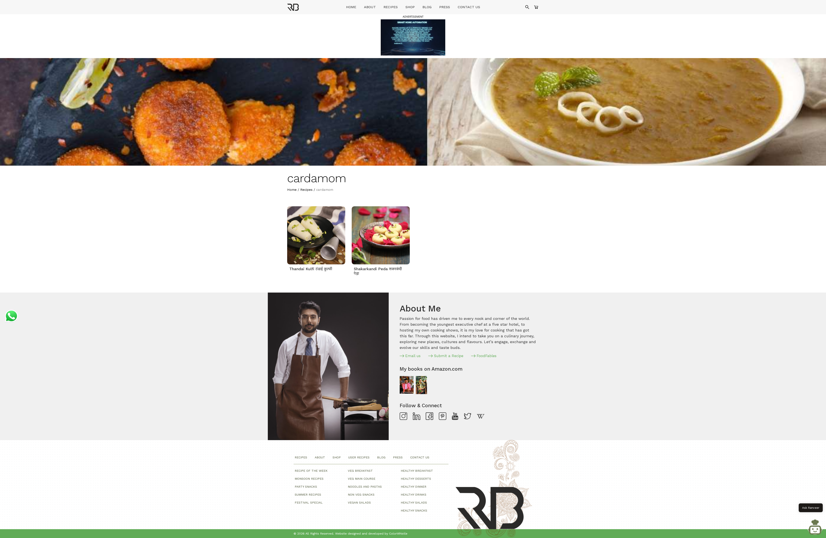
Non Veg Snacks (361, 494)
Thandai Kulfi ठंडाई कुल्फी (310, 269)
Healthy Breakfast (417, 470)
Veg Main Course (361, 478)
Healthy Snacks (414, 510)
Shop (410, 7)
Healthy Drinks (413, 494)
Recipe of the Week (311, 470)
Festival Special (309, 502)
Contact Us (469, 7)
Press (444, 7)
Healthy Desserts (416, 478)
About (370, 7)
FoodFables (486, 356)
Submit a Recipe (448, 356)
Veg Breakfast (360, 470)
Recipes (391, 7)
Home (351, 7)
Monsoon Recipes (309, 478)
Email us (413, 356)
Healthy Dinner (413, 486)
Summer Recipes (308, 494)
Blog (426, 7)
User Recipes (359, 457)
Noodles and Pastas (365, 486)
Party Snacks (306, 486)
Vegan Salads (359, 502)
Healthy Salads (414, 502)
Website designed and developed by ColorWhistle (371, 533)
